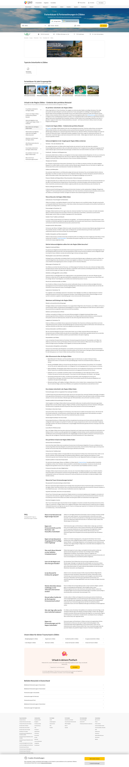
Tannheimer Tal (46, 37)
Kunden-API (82, 721)
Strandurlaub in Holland (23, 725)
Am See (36, 737)
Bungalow (36, 721)
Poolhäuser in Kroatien (23, 731)
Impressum (97, 733)
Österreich (36, 37)
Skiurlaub (36, 739)
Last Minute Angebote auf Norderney (26, 745)
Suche (51, 719)
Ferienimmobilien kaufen (99, 725)
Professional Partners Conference (86, 723)
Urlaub (49, 128)
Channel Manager (83, 719)
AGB (96, 729)
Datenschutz (97, 731)
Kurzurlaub (37, 735)
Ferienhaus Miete (38, 723)
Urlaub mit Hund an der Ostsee (25, 721)
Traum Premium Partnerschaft (70, 721)
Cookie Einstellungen (95, 763)
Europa (31, 37)
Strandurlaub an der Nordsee (24, 729)
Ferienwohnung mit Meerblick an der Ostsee (26, 740)
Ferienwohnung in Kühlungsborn (25, 749)
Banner (66, 725)
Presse (96, 721)
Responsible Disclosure (99, 735)
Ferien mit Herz (98, 723)
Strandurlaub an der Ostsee (24, 727)
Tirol (41, 37)
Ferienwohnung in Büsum (24, 747)
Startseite (26, 37)
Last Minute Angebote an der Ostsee (25, 743)
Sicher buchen (52, 723)
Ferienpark (37, 729)
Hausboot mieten (38, 719)
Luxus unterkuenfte (38, 741)
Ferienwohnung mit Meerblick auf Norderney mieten (25, 734)
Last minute (37, 733)
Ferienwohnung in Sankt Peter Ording (26, 752)
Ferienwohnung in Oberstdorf (24, 751)
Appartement (37, 731)
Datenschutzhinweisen (46, 763)
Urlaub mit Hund (82, 462)
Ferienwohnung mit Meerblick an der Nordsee (26, 737)
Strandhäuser (37, 745)
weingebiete (37, 743)
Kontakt (51, 727)
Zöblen (52, 37)
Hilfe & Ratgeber (68, 723)
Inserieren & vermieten (69, 719)
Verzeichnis (97, 737)
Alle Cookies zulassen (95, 758)
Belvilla (96, 739)
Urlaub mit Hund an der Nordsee (25, 723)
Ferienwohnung (91, 115)
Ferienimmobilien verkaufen (100, 727)
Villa (35, 727)
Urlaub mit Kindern (61, 238)
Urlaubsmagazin (53, 721)
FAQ (50, 725)
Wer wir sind (97, 719)
